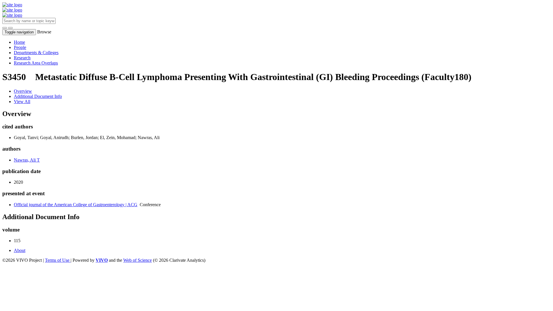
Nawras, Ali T (27, 160)
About (19, 250)
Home (19, 42)
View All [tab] (22, 101)
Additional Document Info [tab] (38, 96)
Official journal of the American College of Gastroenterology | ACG (75, 204)
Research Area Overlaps (36, 62)
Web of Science (137, 260)
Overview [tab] (23, 91)
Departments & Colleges (36, 52)
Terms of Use (58, 260)
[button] (4, 28)
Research (22, 57)
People (20, 47)
